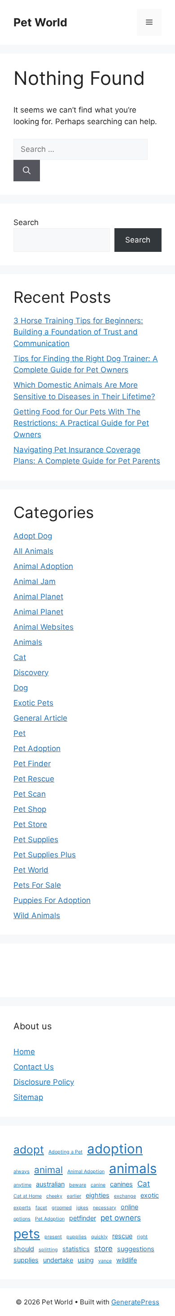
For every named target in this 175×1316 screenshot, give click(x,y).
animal (48, 1169)
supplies (26, 1260)
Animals (27, 642)
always (21, 1171)
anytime (22, 1185)
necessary (104, 1208)
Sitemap (28, 1097)
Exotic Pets (33, 702)
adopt (28, 1149)
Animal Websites (43, 626)
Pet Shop (29, 809)
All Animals (33, 551)
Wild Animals (36, 915)
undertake (58, 1260)
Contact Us (33, 1066)
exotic (149, 1195)
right (142, 1237)
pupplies (76, 1237)
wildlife (126, 1260)
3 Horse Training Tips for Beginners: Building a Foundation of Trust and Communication (78, 332)
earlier (74, 1196)
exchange (125, 1196)
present (53, 1237)
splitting (48, 1250)
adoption (115, 1149)
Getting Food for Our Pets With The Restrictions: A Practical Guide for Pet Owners (81, 423)
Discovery (30, 672)
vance (105, 1261)
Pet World (40, 22)
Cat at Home (27, 1196)
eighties (97, 1195)
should (23, 1249)
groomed (62, 1208)
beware (77, 1185)
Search (26, 222)
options (22, 1219)
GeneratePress (135, 1302)
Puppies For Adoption (52, 900)
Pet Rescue (33, 778)
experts (22, 1208)
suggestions (135, 1249)
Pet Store (30, 824)
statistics (76, 1249)
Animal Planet (38, 596)
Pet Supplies (35, 839)
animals (133, 1168)
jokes (82, 1208)
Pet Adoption (37, 748)
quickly (99, 1237)
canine (98, 1185)
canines (121, 1184)
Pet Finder (32, 763)
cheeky (54, 1196)
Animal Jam (34, 581)
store (103, 1248)
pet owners (121, 1217)
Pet (19, 733)
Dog (20, 687)
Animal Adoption (43, 566)
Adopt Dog (32, 535)
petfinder (82, 1218)
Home (24, 1051)
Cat (19, 657)
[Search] (26, 170)
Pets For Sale (37, 885)
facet (41, 1208)
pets (26, 1233)
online (129, 1207)
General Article (40, 718)
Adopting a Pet (65, 1152)
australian (50, 1184)
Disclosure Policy (43, 1082)
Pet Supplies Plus (44, 854)
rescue (122, 1236)
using (86, 1260)
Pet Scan (29, 794)
